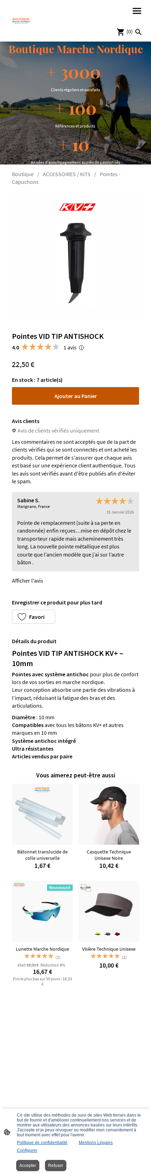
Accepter (27, 1165)
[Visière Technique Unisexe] (108, 911)
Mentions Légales (96, 1142)
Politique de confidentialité (42, 1142)
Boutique (23, 174)
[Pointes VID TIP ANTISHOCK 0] (75, 257)
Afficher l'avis (27, 580)
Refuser (55, 1165)
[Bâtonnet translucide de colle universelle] (42, 814)
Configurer (27, 1150)
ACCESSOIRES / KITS (67, 174)
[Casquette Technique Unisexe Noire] (108, 814)
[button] (33, 617)
